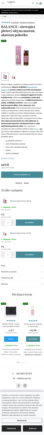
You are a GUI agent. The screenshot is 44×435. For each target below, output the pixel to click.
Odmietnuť (11, 428)
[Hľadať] (33, 3)
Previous (2, 326)
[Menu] (3, 3)
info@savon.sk (24, 378)
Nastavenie (22, 420)
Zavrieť (16, 181)
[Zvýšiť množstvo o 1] (12, 223)
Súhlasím (32, 428)
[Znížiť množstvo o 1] (3, 223)
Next (42, 326)
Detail (11, 339)
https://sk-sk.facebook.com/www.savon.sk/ (18, 385)
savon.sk (25, 385)
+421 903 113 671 (24, 373)
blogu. (36, 129)
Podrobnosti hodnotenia (27, 22)
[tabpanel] (11, 329)
